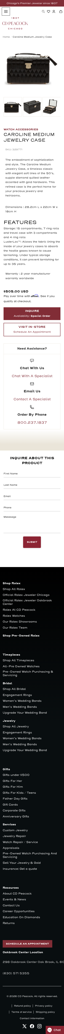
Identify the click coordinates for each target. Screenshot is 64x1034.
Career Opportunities (19, 911)
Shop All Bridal (14, 689)
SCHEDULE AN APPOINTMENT (27, 943)
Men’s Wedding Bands (20, 707)
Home (6, 37)
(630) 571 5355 (16, 973)
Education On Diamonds (21, 917)
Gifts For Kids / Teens (19, 793)
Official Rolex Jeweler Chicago (26, 595)
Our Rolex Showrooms (20, 621)
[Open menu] (6, 11)
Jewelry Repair (14, 836)
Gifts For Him (13, 787)
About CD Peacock (17, 893)
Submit (32, 542)
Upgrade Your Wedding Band (25, 712)
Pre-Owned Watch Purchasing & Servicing (28, 673)
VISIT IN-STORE (32, 329)
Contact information (32, 1018)
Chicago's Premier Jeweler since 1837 (32, 3)
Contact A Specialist (32, 399)
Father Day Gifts (15, 798)
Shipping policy (45, 1012)
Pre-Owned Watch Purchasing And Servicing (30, 855)
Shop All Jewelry (16, 726)
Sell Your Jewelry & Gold (22, 863)
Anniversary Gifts (16, 816)
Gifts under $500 (16, 775)
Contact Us (11, 905)
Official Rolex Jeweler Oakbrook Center (27, 602)
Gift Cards (10, 804)
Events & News (14, 899)
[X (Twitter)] (24, 1027)
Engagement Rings (17, 695)
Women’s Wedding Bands (22, 701)
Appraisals (11, 848)
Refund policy (22, 1005)
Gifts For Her (12, 781)
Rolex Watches (14, 616)
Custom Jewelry (15, 830)
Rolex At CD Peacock (19, 610)
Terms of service (21, 1012)
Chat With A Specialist (32, 376)
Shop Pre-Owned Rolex (21, 636)
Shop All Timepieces (18, 660)
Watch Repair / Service (20, 842)
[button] (43, 11)
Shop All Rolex (14, 589)
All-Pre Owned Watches (21, 666)
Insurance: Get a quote (20, 869)
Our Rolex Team (15, 627)
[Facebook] (32, 1027)
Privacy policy (43, 1005)
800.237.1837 (32, 422)
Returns (9, 923)
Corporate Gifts (14, 810)
